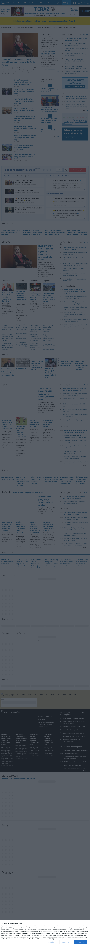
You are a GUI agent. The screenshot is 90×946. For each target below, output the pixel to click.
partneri (9, 926)
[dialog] (45, 933)
